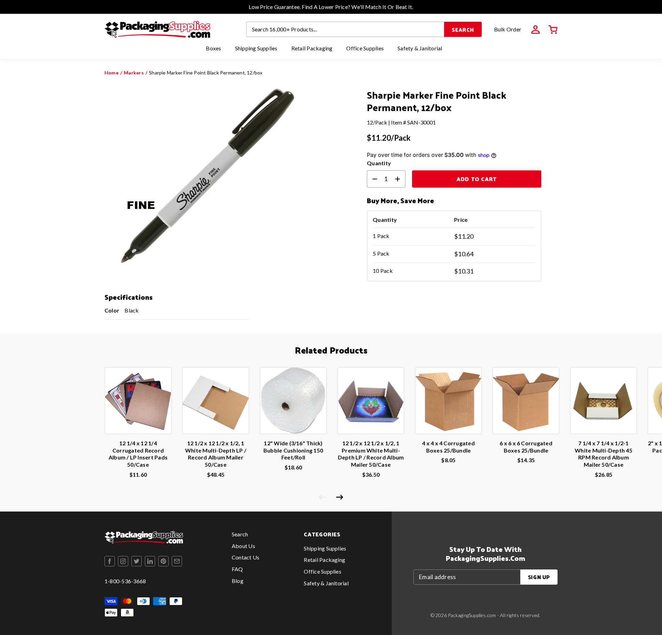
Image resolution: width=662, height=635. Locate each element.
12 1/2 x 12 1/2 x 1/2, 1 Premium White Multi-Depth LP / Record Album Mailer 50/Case (371, 454)
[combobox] (345, 29)
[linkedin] (150, 561)
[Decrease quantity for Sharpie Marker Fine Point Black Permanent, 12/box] (372, 179)
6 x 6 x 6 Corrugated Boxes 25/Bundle (526, 447)
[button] (553, 29)
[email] (177, 561)
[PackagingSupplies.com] (157, 29)
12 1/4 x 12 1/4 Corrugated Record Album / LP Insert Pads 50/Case (138, 454)
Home (111, 73)
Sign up (539, 577)
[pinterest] (163, 561)
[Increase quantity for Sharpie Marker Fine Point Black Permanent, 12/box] (400, 179)
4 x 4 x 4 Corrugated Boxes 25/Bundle (448, 447)
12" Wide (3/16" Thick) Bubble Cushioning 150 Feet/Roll (293, 450)
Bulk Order (507, 29)
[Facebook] (109, 561)
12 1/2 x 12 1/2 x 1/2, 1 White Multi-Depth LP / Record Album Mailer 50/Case (215, 454)
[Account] (535, 30)
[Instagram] (123, 561)
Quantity (379, 163)
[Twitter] (136, 561)
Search (463, 29)
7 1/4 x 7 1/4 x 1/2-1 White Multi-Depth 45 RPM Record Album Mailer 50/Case (603, 454)
